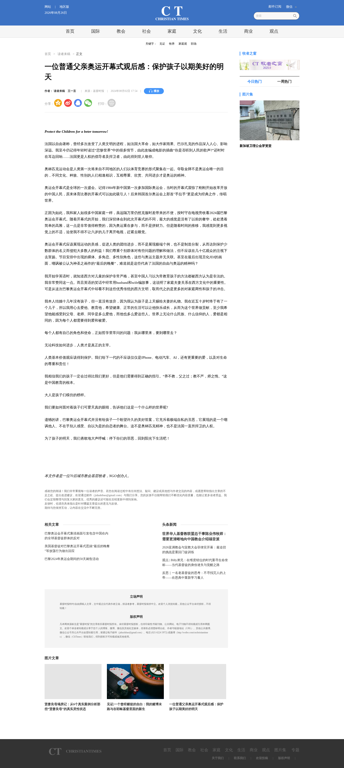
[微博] (68, 103)
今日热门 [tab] (254, 81)
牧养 (172, 43)
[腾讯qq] (78, 103)
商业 (248, 31)
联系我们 (240, 758)
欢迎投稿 (262, 758)
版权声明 (284, 758)
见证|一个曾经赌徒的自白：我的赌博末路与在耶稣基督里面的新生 (134, 706)
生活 (223, 31)
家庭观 (183, 43)
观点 (274, 31)
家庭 (172, 31)
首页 (70, 31)
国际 (95, 31)
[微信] (88, 103)
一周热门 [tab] (284, 81)
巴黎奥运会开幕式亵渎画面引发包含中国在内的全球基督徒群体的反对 (76, 536)
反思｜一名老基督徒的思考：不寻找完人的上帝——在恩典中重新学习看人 (194, 575)
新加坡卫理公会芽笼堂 (256, 145)
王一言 (72, 90)
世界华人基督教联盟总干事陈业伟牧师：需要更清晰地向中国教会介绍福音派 (194, 536)
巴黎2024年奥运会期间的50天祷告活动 (72, 559)
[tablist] (269, 81)
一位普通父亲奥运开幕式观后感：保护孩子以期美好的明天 (196, 706)
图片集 (247, 94)
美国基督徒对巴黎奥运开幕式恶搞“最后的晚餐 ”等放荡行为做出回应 (77, 548)
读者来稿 (64, 54)
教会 (121, 31)
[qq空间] (58, 103)
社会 (146, 31)
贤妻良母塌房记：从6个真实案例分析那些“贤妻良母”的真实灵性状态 (72, 706)
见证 (162, 43)
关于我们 (218, 758)
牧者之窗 (249, 53)
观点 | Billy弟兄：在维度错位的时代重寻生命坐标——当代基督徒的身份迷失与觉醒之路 (195, 562)
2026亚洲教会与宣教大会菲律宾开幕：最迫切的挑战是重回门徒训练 (194, 550)
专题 (295, 750)
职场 (193, 43)
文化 (197, 31)
